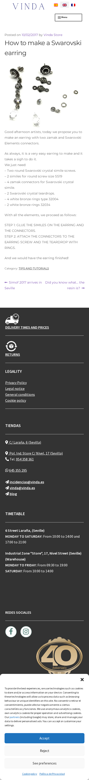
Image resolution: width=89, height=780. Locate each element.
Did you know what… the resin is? (64, 285)
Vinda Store (53, 35)
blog (13, 493)
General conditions (20, 394)
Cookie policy (29, 773)
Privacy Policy (16, 382)
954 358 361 (25, 459)
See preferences (45, 763)
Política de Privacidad (52, 773)
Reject (44, 751)
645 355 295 (18, 470)
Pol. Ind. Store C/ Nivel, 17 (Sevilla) (35, 453)
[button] (82, 679)
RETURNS (12, 354)
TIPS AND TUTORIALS (34, 268)
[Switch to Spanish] (56, 5)
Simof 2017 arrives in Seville (23, 285)
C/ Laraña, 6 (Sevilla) (24, 442)
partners (14, 717)
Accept (44, 738)
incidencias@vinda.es (27, 482)
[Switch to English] (64, 5)
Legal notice (15, 388)
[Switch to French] (73, 5)
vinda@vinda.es (22, 488)
